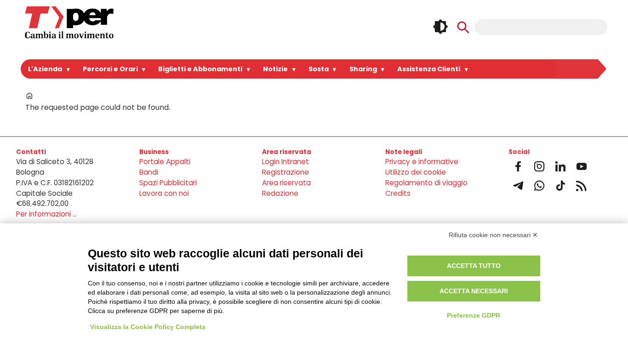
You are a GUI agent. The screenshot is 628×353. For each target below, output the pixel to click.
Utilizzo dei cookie (415, 172)
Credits (398, 193)
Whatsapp (539, 185)
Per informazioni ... (46, 214)
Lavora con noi (164, 193)
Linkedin (560, 166)
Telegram (518, 185)
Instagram (539, 166)
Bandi (148, 172)
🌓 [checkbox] (440, 27)
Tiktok (560, 185)
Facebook (518, 166)
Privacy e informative (421, 161)
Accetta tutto (474, 265)
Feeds (581, 185)
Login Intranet (285, 161)
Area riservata (286, 183)
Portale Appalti (164, 161)
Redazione (280, 193)
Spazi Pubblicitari (168, 183)
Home (29, 95)
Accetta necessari (474, 291)
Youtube (581, 166)
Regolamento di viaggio (426, 183)
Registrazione (285, 172)
